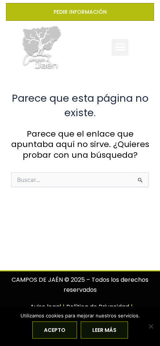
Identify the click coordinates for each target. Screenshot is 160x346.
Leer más (104, 330)
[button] (120, 47)
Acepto (54, 330)
